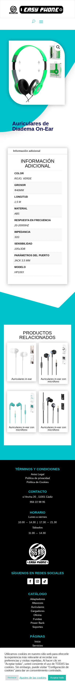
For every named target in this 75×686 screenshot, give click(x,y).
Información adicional (26, 150)
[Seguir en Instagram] (37, 581)
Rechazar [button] (12, 677)
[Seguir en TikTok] (45, 581)
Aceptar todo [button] (57, 677)
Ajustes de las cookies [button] (32, 677)
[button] (58, 47)
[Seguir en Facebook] (30, 581)
